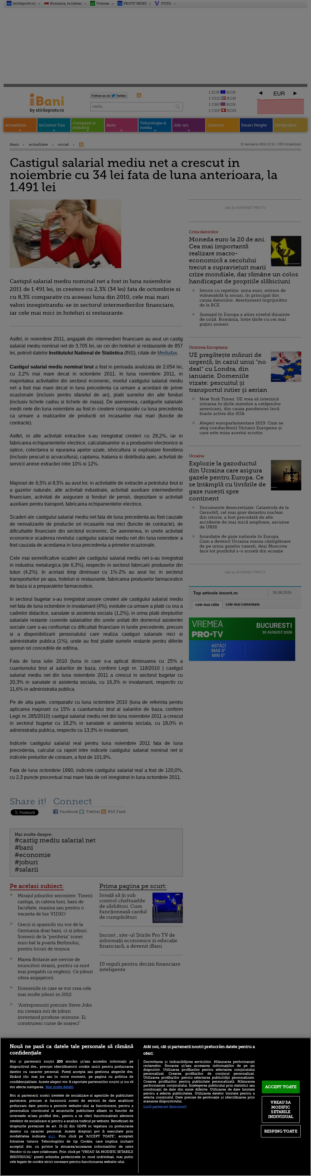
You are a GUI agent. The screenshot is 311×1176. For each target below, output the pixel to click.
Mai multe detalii (59, 1087)
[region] (155, 1106)
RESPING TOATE (280, 1131)
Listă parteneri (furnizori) (164, 1107)
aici (51, 1136)
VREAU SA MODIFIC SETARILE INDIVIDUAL (280, 1109)
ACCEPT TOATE (281, 1086)
